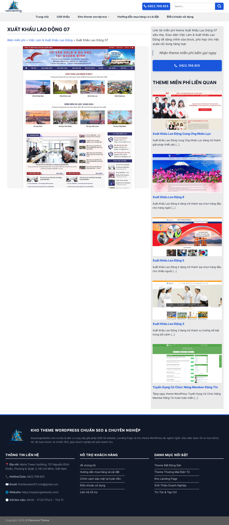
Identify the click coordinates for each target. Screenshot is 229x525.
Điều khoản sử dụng (180, 16)
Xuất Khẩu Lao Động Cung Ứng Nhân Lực (182, 134)
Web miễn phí (16, 40)
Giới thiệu (63, 16)
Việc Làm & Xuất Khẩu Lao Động (51, 40)
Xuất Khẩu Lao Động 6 (168, 197)
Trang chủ (42, 16)
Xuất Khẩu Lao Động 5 (168, 260)
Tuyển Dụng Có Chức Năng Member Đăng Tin (185, 387)
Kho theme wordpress (92, 16)
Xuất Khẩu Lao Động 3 (168, 324)
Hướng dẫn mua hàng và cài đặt (138, 16)
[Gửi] (219, 6)
